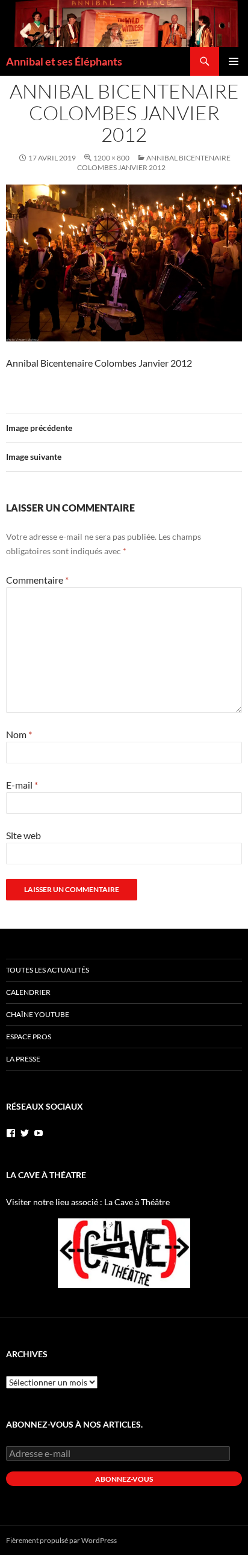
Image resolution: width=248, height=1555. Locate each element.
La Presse (23, 1058)
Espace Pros (28, 1036)
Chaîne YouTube (37, 1014)
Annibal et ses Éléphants (64, 61)
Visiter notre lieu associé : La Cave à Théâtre (88, 1202)
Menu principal (233, 61)
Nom (19, 734)
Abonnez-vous (124, 1478)
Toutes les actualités (47, 969)
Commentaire (37, 579)
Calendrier (28, 992)
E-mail (22, 784)
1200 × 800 (111, 157)
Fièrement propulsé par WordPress (61, 1540)
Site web (23, 835)
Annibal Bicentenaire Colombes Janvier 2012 (154, 162)
